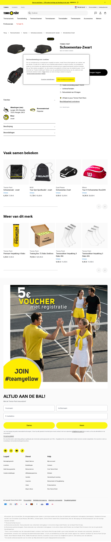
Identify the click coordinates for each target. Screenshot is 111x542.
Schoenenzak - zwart (11, 190)
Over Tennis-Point (52, 469)
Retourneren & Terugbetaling (55, 481)
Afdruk (43, 73)
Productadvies (51, 485)
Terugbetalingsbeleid (70, 500)
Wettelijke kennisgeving (40, 500)
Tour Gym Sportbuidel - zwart (41, 190)
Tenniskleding (22, 18)
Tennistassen (50, 18)
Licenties (6, 465)
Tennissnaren (75, 18)
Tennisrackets (8, 18)
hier (44, 72)
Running (15, 7)
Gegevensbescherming (34, 73)
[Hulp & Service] (95, 13)
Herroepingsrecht (8, 461)
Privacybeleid (27, 500)
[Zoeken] (29, 13)
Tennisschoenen (36, 18)
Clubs (27, 485)
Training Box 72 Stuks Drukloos (41, 254)
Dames (25, 33)
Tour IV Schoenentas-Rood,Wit (94, 190)
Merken (98, 18)
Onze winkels (93, 7)
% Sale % (19, 24)
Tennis (5, 7)
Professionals (8, 24)
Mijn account (51, 461)
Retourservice (29, 469)
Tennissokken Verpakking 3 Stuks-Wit (66, 255)
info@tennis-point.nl (78, 431)
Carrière (27, 477)
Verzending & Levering (53, 477)
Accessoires (88, 18)
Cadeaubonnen (103, 7)
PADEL (23, 7)
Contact (49, 465)
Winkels (49, 473)
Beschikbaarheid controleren (70, 101)
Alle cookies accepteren (65, 79)
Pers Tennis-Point (52, 489)
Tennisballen (62, 18)
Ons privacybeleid (8, 436)
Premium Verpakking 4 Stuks (14, 254)
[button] (98, 206)
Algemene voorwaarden (55, 500)
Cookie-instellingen (9, 473)
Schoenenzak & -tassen (53, 33)
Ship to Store (29, 489)
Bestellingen (29, 465)
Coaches (28, 481)
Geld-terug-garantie (9, 469)
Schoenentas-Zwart (63, 190)
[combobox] (57, 13)
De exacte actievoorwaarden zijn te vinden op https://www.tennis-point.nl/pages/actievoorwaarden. (35, 538)
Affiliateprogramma (31, 473)
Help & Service (29, 461)
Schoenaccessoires (36, 33)
